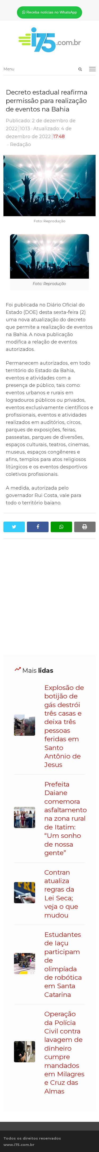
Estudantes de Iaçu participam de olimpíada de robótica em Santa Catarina (63, 964)
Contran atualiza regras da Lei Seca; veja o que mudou (61, 893)
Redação (20, 144)
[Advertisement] (49, 597)
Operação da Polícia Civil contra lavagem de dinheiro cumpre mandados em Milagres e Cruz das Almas (64, 1052)
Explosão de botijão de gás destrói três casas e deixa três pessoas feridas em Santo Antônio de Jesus (64, 726)
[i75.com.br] (49, 39)
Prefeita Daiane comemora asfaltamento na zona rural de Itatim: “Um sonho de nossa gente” (65, 818)
